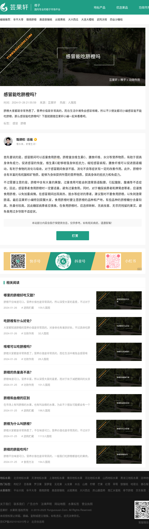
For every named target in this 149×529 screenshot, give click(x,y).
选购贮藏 (29, 307)
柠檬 (92, 484)
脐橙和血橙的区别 (17, 398)
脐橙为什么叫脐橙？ (18, 423)
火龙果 (68, 484)
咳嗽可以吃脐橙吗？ (18, 346)
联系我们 (19, 504)
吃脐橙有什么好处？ (18, 320)
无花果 (58, 484)
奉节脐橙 (128, 490)
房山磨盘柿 (98, 490)
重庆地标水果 (74, 478)
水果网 (13, 510)
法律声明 (46, 504)
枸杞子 (17, 484)
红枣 (107, 484)
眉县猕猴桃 (45, 19)
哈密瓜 (134, 484)
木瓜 (77, 484)
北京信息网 (37, 521)
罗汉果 (38, 484)
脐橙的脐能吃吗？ (17, 449)
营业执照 (87, 504)
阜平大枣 (18, 19)
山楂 (84, 484)
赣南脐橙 (31, 19)
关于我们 (5, 504)
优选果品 (122, 7)
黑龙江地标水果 (129, 478)
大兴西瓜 (73, 19)
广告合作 (32, 504)
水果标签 (73, 504)
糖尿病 (102, 188)
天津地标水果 (39, 478)
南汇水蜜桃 (114, 490)
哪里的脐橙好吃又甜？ (20, 295)
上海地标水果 (57, 478)
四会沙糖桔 (116, 19)
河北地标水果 (92, 478)
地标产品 (99, 7)
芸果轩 (113, 79)
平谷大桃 (19, 490)
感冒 (15, 123)
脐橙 (23, 123)
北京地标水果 (21, 478)
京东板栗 (141, 490)
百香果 (27, 484)
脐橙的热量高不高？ (18, 372)
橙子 (37, 5)
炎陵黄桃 (60, 19)
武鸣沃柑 (102, 19)
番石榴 (144, 484)
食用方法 (29, 462)
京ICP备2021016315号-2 (14, 521)
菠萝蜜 (48, 484)
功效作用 (134, 79)
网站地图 (60, 504)
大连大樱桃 (87, 19)
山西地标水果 (110, 478)
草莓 (115, 484)
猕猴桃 (124, 484)
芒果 (100, 484)
